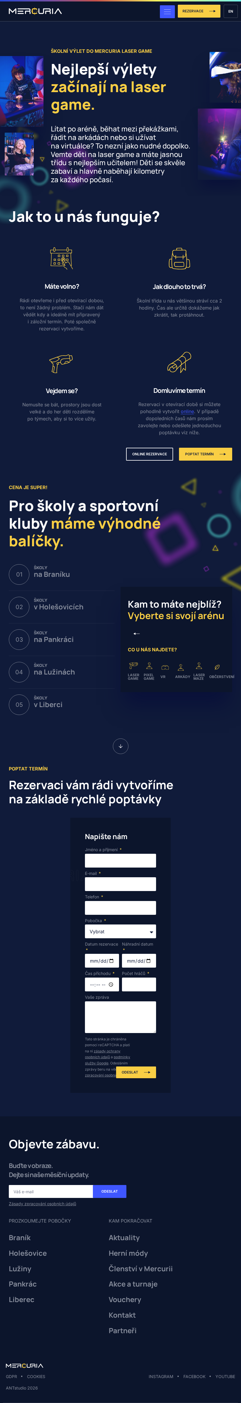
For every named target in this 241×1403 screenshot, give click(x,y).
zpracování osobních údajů (107, 1075)
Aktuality (124, 1237)
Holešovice (28, 1253)
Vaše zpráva (97, 997)
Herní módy (128, 1253)
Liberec (21, 1299)
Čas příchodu (98, 973)
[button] (136, 633)
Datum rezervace (101, 943)
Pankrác (23, 1284)
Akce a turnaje (133, 1284)
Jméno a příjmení (102, 849)
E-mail (91, 873)
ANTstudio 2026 (22, 1387)
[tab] (62, 577)
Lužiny (20, 1269)
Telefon (92, 896)
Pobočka (94, 920)
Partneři (123, 1330)
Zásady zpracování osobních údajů (42, 1203)
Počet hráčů (134, 973)
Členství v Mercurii (141, 1269)
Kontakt (122, 1315)
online (187, 411)
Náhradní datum (137, 943)
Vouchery (125, 1299)
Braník (20, 1237)
